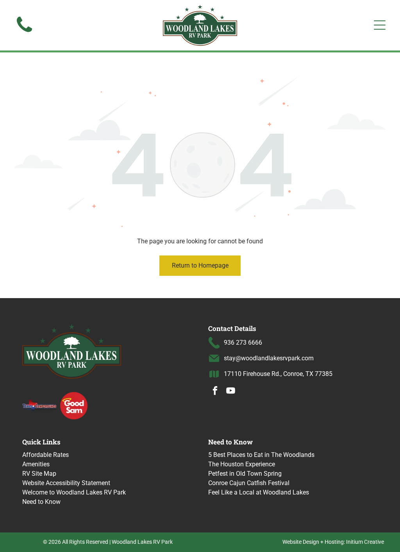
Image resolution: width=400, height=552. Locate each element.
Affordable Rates (45, 455)
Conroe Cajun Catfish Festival (248, 483)
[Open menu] (380, 25)
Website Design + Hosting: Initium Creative (333, 542)
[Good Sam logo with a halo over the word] (74, 405)
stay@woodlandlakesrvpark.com (269, 358)
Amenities (36, 464)
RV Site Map (39, 473)
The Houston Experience (241, 464)
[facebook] (215, 391)
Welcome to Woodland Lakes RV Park (74, 492)
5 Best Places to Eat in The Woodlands (261, 455)
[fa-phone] (24, 32)
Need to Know (41, 501)
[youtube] (231, 391)
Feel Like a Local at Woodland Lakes (258, 492)
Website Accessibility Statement (66, 483)
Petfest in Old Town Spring (245, 473)
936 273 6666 (243, 342)
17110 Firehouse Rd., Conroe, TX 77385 (278, 374)
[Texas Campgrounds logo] (39, 405)
